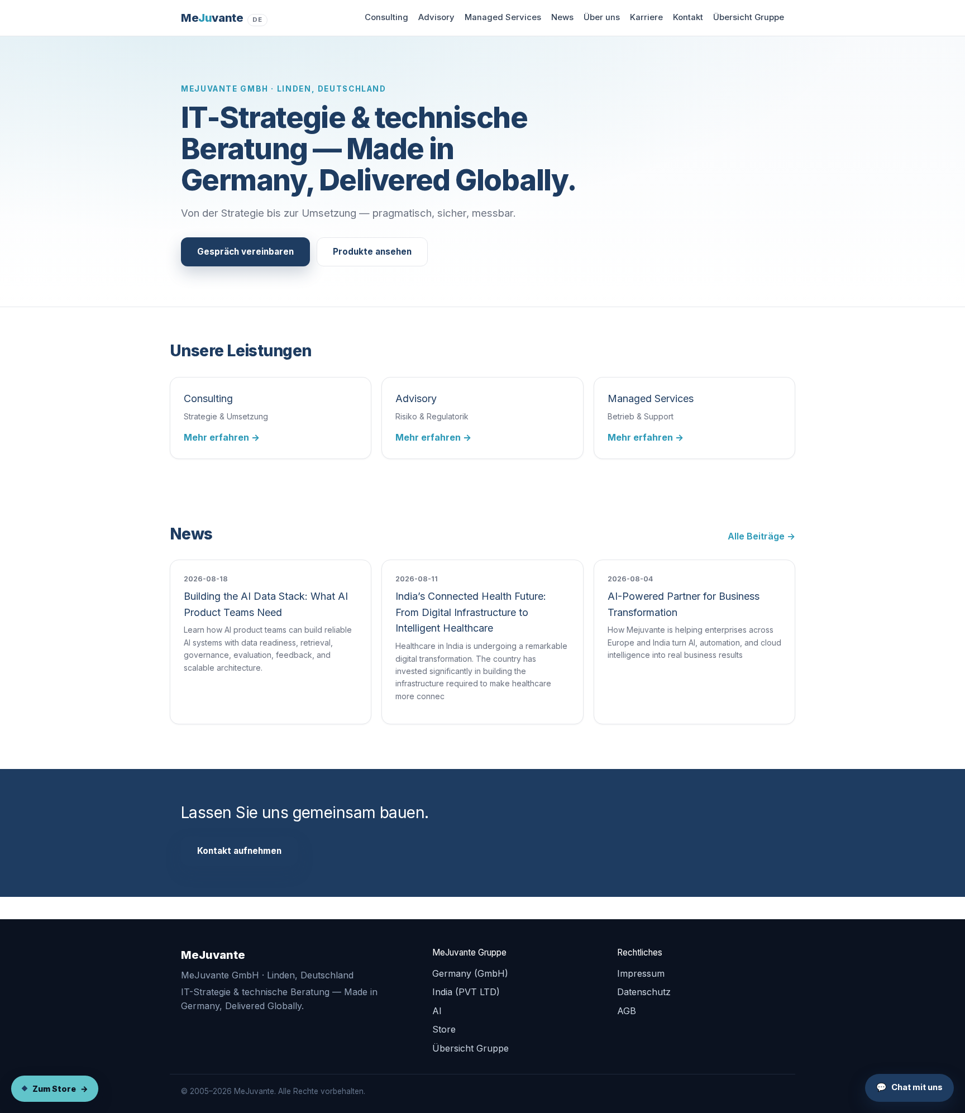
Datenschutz (644, 991)
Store (444, 1029)
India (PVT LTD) (466, 991)
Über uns (602, 17)
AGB (626, 1010)
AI (437, 1010)
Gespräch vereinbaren (245, 251)
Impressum (641, 973)
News (562, 17)
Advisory (436, 17)
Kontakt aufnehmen (239, 851)
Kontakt (688, 17)
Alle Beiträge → (761, 536)
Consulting (386, 17)
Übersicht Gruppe (748, 17)
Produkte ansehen (372, 251)
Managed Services (503, 17)
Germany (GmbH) (470, 973)
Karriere (646, 17)
